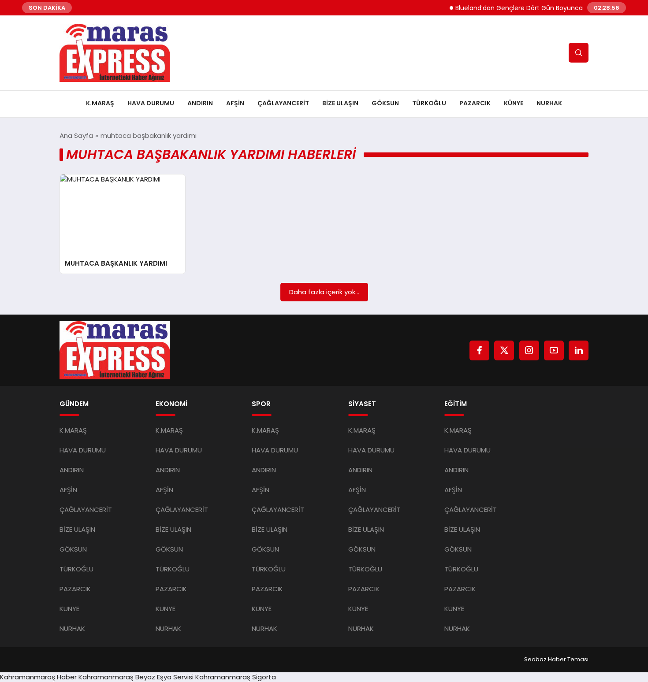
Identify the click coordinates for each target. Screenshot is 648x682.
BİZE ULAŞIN (340, 103)
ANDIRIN (200, 103)
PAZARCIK (475, 103)
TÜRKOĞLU (429, 103)
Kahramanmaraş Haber (38, 677)
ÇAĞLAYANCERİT (283, 103)
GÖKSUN (385, 103)
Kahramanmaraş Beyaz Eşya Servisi (136, 677)
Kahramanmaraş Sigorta (235, 677)
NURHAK (549, 103)
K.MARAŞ (100, 103)
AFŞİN (235, 103)
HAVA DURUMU (150, 103)
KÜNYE (513, 103)
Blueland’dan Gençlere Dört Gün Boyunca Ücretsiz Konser (535, 8)
